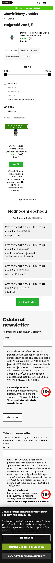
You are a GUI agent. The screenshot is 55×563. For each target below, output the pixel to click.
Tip (11, 95)
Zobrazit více (27, 302)
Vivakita (13, 111)
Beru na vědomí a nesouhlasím (26, 556)
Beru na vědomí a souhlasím (26, 546)
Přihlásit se (12, 417)
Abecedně (26, 57)
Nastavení (26, 537)
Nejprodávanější (12, 57)
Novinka (13, 91)
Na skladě (14, 83)
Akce (12, 87)
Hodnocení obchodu (27, 211)
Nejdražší (35, 51)
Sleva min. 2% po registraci (22, 99)
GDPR (12, 361)
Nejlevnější (24, 51)
